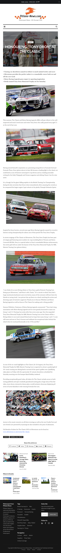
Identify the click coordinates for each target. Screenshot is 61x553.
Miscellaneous (21, 517)
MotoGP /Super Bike (23, 520)
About (25, 535)
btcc (30, 506)
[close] (59, 2)
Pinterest (49, 446)
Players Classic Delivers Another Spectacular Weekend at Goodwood (54, 484)
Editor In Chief (26, 56)
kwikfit (26, 514)
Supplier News (21, 525)
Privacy (23, 549)
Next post (51, 453)
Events (30, 42)
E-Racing (19, 509)
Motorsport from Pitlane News (24, 548)
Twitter (22, 446)
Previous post (23, 453)
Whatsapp (31, 446)
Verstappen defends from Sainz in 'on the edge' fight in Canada (52, 459)
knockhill (20, 514)
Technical (29, 525)
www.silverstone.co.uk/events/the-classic (16, 432)
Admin (31, 535)
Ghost (51, 548)
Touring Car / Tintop (16, 437)
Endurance (27, 509)
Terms (28, 549)
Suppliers (19, 538)
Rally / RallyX (31, 522)
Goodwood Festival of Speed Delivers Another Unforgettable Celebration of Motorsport (17, 484)
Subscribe (53, 514)
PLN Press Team (21, 522)
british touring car (22, 506)
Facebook (13, 446)
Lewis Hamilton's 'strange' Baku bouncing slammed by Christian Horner (23, 461)
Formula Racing (29, 512)
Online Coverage (22, 540)
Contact (19, 535)
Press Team (27, 538)
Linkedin (40, 446)
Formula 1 (20, 512)
